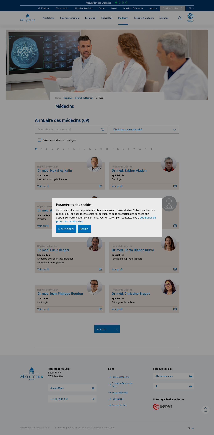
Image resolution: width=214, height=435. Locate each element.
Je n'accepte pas (66, 228)
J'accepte (84, 228)
